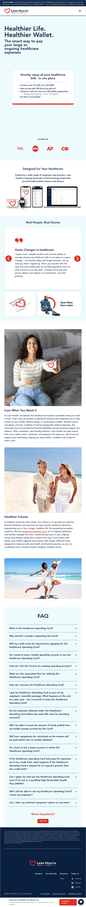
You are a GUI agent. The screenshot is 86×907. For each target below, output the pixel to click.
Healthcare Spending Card (34, 532)
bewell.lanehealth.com (59, 4)
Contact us (80, 4)
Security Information (59, 893)
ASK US (43, 821)
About (62, 878)
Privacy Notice (45, 893)
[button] (79, 10)
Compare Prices (66, 902)
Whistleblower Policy (75, 893)
